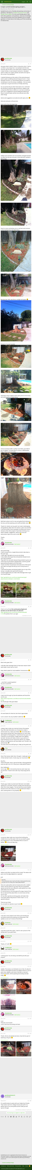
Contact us (3, 1166)
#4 (30, 660)
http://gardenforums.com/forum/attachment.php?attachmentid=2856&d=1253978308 (14, 578)
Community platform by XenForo (13, 1168)
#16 (30, 953)
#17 (30, 966)
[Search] (30, 1)
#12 (30, 870)
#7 (30, 711)
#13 (30, 913)
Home (26, 1166)
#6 (30, 693)
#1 (30, 63)
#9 (30, 753)
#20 (30, 1100)
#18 (30, 1018)
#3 (30, 606)
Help (23, 1166)
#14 (30, 928)
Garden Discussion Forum (20, 12)
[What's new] (27, 1)
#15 (30, 941)
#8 (30, 725)
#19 (30, 1033)
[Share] (29, 64)
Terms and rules (10, 1166)
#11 (30, 834)
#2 (30, 548)
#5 (30, 679)
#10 (30, 781)
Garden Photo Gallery (6, 14)
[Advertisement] (16, 39)
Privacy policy (18, 1166)
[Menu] (2, 1)
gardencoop (4, 9)
